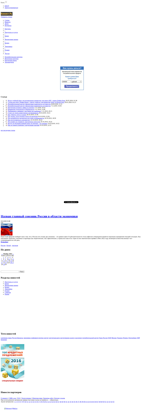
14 (33, 402)
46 (96, 402)
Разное (7, 294)
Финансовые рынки (11, 39)
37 (78, 402)
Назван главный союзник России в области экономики (39, 216)
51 (105, 402)
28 (60, 402)
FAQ (18, 398)
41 (86, 402)
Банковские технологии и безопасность (21, 109)
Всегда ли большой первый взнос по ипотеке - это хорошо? (28, 123)
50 (104, 402)
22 (49, 402)
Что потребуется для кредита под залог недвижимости (26, 118)
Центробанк (132, 338)
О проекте (4, 398)
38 (80, 402)
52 (107, 402)
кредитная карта (54, 338)
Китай (9, 245)
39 (82, 402)
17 (7, 261)
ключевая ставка (6, 338)
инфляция (34, 338)
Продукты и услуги (11, 32)
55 (113, 402)
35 (74, 402)
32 (68, 402)
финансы (20, 338)
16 (37, 402)
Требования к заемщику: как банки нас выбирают (24, 111)
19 (11, 261)
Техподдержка (26, 398)
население (78, 338)
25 (55, 402)
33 (70, 402)
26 (11, 263)
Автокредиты (9, 62)
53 (109, 402)
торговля (15, 245)
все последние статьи (8, 130)
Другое (7, 53)
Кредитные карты (11, 60)
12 (29, 402)
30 (64, 402)
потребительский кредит (90, 338)
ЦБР (138, 338)
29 (4, 264)
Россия (3, 245)
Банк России (103, 338)
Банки (7, 36)
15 (4, 261)
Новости (7, 22)
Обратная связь (37, 398)
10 (25, 402)
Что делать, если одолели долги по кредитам (23, 116)
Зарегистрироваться (11, 8)
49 (102, 402)
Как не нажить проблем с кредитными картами (23, 125)
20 (45, 402)
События (8, 292)
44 (92, 402)
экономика (27, 338)
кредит (46, 338)
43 (90, 402)
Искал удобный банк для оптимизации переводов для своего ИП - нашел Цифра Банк (36, 100)
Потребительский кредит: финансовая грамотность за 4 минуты (29, 104)
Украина (120, 338)
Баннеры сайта (48, 398)
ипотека (41, 338)
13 (13, 259)
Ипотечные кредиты (11, 59)
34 (72, 402)
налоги (72, 338)
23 (6, 263)
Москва (114, 338)
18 (41, 402)
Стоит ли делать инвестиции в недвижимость (23, 113)
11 (9, 259)
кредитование (65, 338)
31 (66, 402)
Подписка (8, 25)
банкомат (4, 339)
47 (98, 402)
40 (84, 402)
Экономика (8, 46)
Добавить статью (6, 17)
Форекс (125, 338)
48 (100, 402)
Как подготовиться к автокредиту (19, 120)
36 (76, 402)
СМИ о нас (12, 398)
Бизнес (7, 43)
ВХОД (7, 6)
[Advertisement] (72, 166)
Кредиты (8, 29)
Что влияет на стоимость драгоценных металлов (24, 122)
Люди (7, 24)
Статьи (7, 20)
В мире (7, 50)
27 (13, 263)
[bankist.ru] (7, 15)
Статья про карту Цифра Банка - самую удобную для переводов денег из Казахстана (36, 102)
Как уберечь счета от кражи (17, 115)
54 (111, 402)
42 (88, 402)
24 (53, 402)
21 (2, 263)
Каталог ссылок (59, 398)
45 (94, 402)
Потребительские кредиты (13, 57)
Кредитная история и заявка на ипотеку (21, 107)
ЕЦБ (109, 338)
